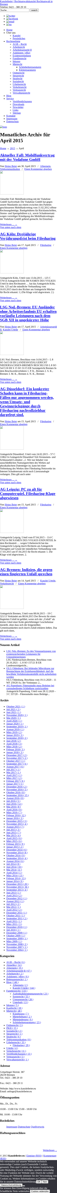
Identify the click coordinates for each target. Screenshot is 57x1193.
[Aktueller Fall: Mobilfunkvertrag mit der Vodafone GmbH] (12, 193)
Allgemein (45, 166)
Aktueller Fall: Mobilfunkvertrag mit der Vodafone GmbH (27, 157)
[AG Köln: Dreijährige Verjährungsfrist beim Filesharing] (12, 272)
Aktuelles (14, 965)
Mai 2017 (13, 772)
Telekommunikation (10, 169)
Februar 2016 (16, 815)
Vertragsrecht (15, 1056)
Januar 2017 (14, 783)
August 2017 (15, 766)
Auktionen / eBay (17, 976)
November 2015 (16, 824)
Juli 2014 (13, 864)
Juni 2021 (13, 712)
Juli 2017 (13, 769)
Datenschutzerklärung (11, 1185)
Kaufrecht (14, 1008)
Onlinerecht (14, 1025)
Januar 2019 (14, 735)
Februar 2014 (16, 878)
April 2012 (14, 910)
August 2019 (15, 729)
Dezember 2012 (16, 898)
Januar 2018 (14, 752)
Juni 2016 (14, 804)
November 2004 (16, 950)
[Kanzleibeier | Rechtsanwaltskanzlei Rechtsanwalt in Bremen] (3, 127)
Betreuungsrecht (16, 979)
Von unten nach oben (10, 227)
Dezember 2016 (16, 786)
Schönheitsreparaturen (27, 1022)
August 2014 (15, 861)
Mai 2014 (14, 869)
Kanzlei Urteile (10, 329)
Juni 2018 (13, 741)
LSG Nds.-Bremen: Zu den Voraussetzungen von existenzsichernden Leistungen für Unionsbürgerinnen (31, 654)
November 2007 (16, 947)
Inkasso (12, 1005)
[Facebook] (12, 18)
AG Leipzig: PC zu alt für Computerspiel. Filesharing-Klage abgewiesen (27, 493)
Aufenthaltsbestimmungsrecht (30, 993)
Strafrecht (13, 1036)
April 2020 (14, 720)
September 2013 (16, 889)
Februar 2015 (15, 844)
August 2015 (15, 826)
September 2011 (16, 918)
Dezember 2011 (16, 912)
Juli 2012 (13, 904)
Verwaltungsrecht (17, 1059)
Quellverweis (37, 1126)
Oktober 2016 (15, 792)
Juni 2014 (14, 867)
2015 (12, 148)
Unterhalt (20, 1002)
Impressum (11, 1126)
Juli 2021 (13, 709)
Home (3, 148)
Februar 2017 (15, 781)
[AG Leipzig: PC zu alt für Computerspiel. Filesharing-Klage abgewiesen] (12, 532)
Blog (12, 982)
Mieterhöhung (22, 1016)
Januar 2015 (14, 847)
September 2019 (16, 726)
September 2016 (17, 795)
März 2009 (14, 941)
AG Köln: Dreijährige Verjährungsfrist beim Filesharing (28, 236)
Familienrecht (16, 990)
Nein (45, 1182)
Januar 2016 (14, 818)
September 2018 (16, 738)
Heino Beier (11, 166)
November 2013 (17, 887)
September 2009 (16, 938)
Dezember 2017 (16, 755)
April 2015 (14, 838)
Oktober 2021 (15, 706)
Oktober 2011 (15, 915)
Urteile (12, 1048)
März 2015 (14, 841)
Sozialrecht (14, 1031)
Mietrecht (14, 1011)
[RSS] (9, 24)
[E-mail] (10, 21)
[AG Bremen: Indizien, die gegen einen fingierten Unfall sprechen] (12, 608)
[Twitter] (10, 15)
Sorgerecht (21, 996)
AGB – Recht (15, 962)
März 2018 (14, 746)
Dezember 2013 (17, 884)
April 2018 (14, 743)
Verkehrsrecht (7, 583)
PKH (12, 1028)
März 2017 (14, 778)
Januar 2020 (14, 723)
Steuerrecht (14, 1033)
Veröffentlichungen (19, 1054)
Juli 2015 (13, 829)
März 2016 (14, 812)
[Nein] (23, 1185)
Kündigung (21, 1013)
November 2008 (16, 944)
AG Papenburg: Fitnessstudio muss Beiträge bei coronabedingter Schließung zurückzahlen (30, 687)
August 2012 (15, 901)
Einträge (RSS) (34, 1155)
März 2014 (14, 875)
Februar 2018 (15, 749)
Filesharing (45, 245)
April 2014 (14, 872)
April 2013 (14, 895)
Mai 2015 (13, 835)
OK (38, 1182)
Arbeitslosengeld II (18, 970)
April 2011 (14, 921)
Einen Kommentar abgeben (38, 169)
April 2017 (14, 775)
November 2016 (16, 789)
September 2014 (16, 858)
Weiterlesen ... (50, 1150)
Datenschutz (24, 1126)
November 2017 (16, 758)
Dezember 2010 (16, 927)
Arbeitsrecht (14, 973)
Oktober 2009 (15, 935)
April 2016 (14, 809)
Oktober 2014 (15, 855)
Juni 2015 (13, 832)
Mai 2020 (13, 718)
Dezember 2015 (16, 821)
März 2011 (14, 924)
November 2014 (16, 852)
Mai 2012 (13, 907)
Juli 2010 (13, 930)
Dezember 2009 (16, 932)
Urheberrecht (15, 1042)
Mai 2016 (13, 806)
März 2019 (14, 732)
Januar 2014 (14, 881)
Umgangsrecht (23, 999)
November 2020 (16, 715)
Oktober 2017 (15, 761)
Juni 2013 (13, 892)
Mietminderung (23, 1019)
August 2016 (15, 798)
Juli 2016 (13, 801)
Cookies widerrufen (40, 1191)
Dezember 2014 (16, 849)
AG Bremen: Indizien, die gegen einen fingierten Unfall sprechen (26, 572)
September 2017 (16, 763)
